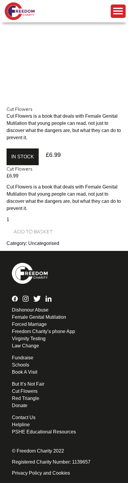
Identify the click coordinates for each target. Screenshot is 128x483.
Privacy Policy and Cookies (41, 473)
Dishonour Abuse (30, 309)
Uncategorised (43, 243)
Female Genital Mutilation (39, 317)
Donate (19, 405)
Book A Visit (24, 372)
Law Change (25, 345)
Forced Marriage (29, 324)
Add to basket (33, 231)
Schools (20, 364)
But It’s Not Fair (28, 384)
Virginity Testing (29, 338)
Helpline (21, 424)
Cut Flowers (25, 391)
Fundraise (22, 357)
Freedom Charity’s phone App (43, 331)
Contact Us (23, 417)
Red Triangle (25, 398)
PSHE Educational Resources (44, 431)
